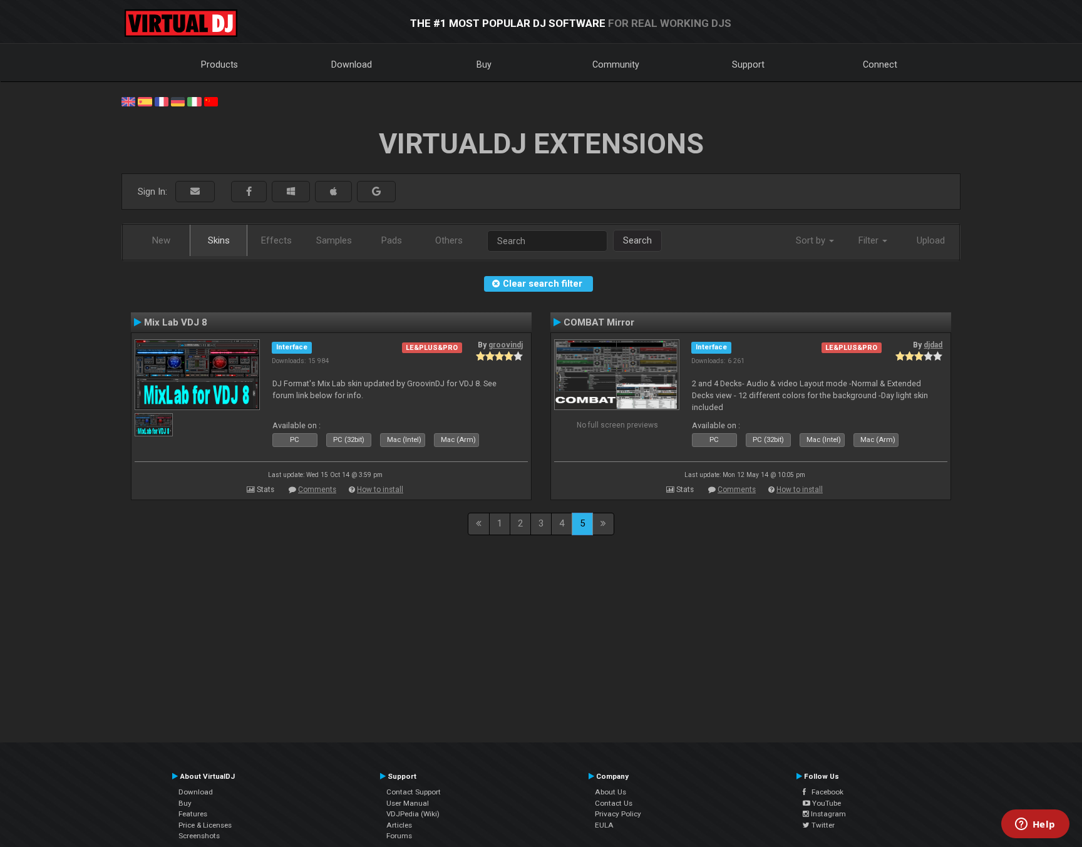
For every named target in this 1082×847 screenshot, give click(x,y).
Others (449, 240)
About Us (610, 792)
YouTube (825, 803)
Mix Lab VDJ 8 (175, 322)
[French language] (161, 100)
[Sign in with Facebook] (249, 192)
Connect (880, 64)
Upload (931, 240)
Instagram (827, 813)
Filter (869, 240)
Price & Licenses (205, 825)
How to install (380, 489)
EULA (604, 825)
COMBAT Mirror (599, 322)
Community (615, 64)
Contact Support (413, 792)
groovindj (505, 345)
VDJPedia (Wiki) (413, 813)
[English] (128, 100)
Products (219, 64)
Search (637, 240)
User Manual (407, 803)
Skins (219, 240)
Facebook (824, 792)
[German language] (178, 100)
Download (351, 64)
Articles (399, 825)
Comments (317, 489)
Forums (399, 835)
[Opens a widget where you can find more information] (1035, 825)
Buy (484, 64)
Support (748, 64)
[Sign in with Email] (195, 192)
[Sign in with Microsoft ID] (291, 192)
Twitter (822, 825)
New (161, 240)
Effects (276, 240)
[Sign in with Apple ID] (333, 192)
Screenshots (199, 835)
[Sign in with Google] (376, 192)
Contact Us (613, 803)
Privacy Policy (618, 813)
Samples (334, 240)
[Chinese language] (211, 100)
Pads (391, 240)
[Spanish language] (145, 100)
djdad (933, 345)
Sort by (812, 240)
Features (192, 813)
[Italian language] (194, 100)
